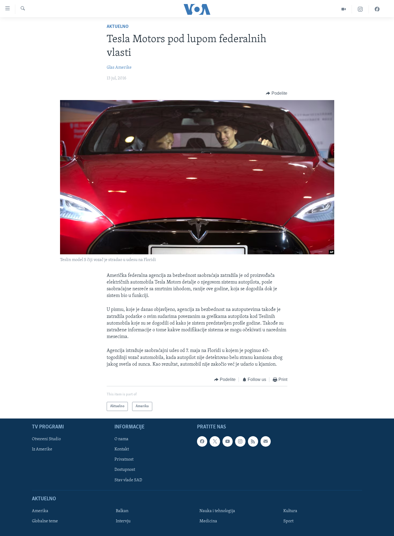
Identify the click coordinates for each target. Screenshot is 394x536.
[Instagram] (360, 9)
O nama (121, 439)
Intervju (123, 521)
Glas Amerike (119, 67)
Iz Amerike (42, 449)
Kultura (290, 511)
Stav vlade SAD (128, 480)
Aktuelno (118, 26)
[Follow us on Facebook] (202, 441)
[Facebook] (377, 9)
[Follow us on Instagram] (240, 441)
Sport (288, 521)
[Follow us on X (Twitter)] (215, 441)
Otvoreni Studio (46, 439)
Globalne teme (45, 521)
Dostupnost (124, 470)
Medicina (208, 521)
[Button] (276, 93)
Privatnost (123, 460)
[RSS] (253, 441)
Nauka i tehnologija (217, 511)
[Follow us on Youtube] (227, 441)
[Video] (344, 9)
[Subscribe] (266, 441)
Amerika (40, 511)
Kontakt (121, 449)
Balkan (122, 511)
